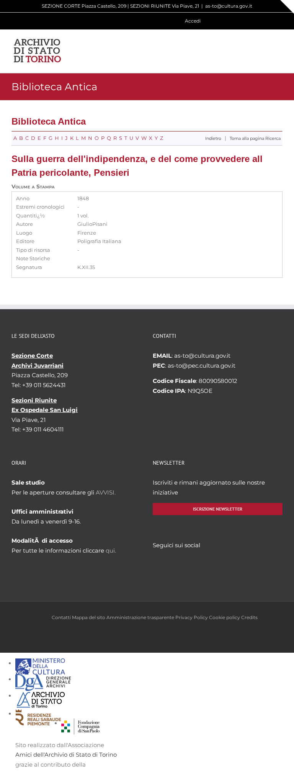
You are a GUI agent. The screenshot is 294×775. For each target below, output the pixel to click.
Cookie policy (224, 617)
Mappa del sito (88, 617)
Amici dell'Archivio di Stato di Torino (66, 754)
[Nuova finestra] (80, 723)
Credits (249, 617)
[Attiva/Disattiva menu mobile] (279, 51)
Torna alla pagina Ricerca (255, 138)
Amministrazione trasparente (140, 617)
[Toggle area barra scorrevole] (287, 7)
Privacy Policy (191, 617)
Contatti (61, 617)
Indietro (213, 138)
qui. (111, 550)
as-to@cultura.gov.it (228, 6)
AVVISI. (106, 492)
